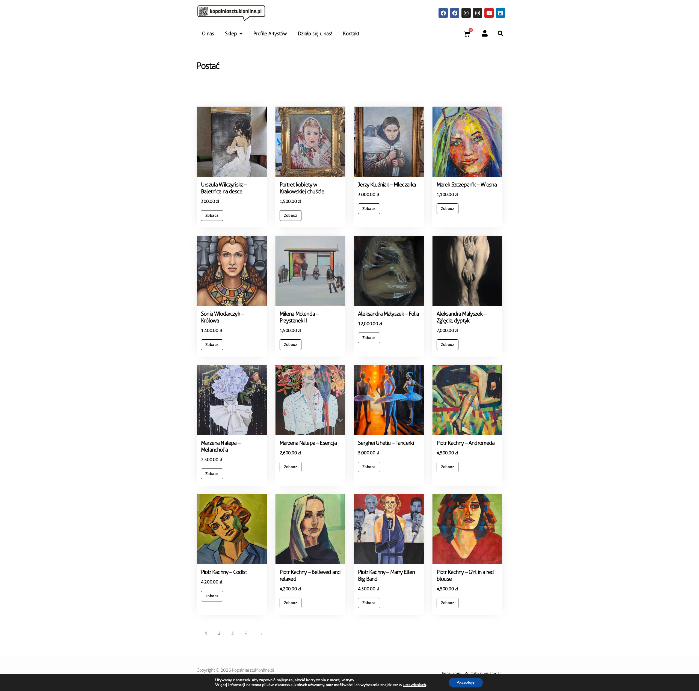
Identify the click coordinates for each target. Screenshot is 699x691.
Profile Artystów (270, 34)
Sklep (231, 34)
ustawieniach (414, 685)
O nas (208, 34)
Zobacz (212, 215)
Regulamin (451, 673)
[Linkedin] (500, 12)
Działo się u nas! (315, 34)
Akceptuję (466, 682)
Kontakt (351, 34)
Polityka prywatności (483, 673)
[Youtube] (489, 12)
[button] (500, 33)
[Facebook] (443, 12)
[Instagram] (466, 12)
